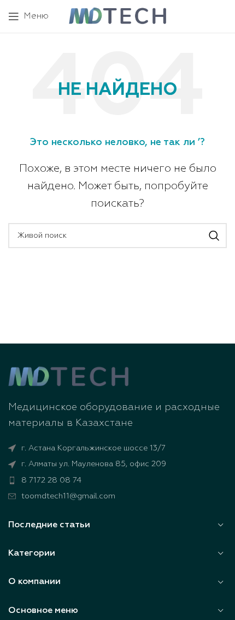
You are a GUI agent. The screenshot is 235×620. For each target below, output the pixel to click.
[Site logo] (118, 16)
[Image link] (68, 377)
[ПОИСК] (214, 235)
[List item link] (117, 480)
